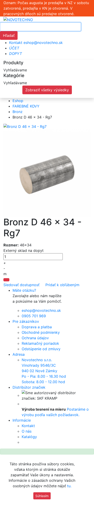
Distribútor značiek (29, 387)
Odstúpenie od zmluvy (41, 349)
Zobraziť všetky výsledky (47, 90)
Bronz (18, 111)
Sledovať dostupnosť (21, 285)
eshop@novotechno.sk (43, 42)
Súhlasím (42, 496)
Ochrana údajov (35, 338)
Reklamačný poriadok (40, 343)
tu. (69, 486)
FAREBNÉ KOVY (26, 106)
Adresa (19, 354)
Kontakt (15, 42)
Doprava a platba (37, 327)
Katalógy (29, 436)
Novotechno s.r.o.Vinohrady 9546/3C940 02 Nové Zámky (44, 371)
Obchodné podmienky (41, 332)
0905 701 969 (34, 316)
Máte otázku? (24, 290)
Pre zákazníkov (26, 321)
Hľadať (9, 35)
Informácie (22, 420)
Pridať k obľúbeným (61, 285)
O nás (26, 431)
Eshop (18, 100)
